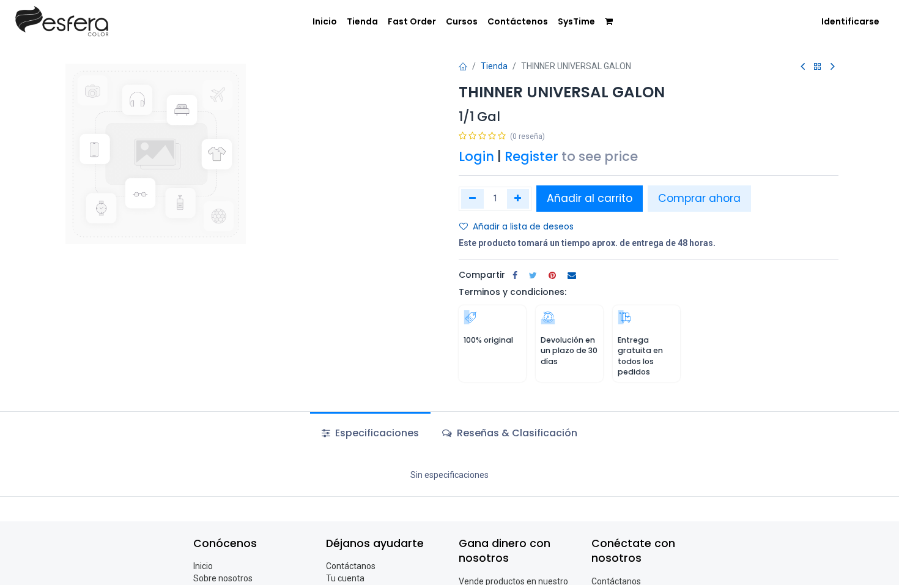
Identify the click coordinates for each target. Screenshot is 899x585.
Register (531, 156)
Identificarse (850, 21)
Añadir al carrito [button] (589, 198)
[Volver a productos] (817, 67)
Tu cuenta (345, 578)
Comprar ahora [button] (699, 198)
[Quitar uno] (472, 199)
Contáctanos (351, 566)
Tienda (494, 66)
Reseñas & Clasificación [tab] (515, 433)
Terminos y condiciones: (512, 292)
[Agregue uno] (518, 199)
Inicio (203, 566)
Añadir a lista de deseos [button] (523, 226)
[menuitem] (325, 22)
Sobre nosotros (223, 578)
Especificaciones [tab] (376, 433)
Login (476, 156)
